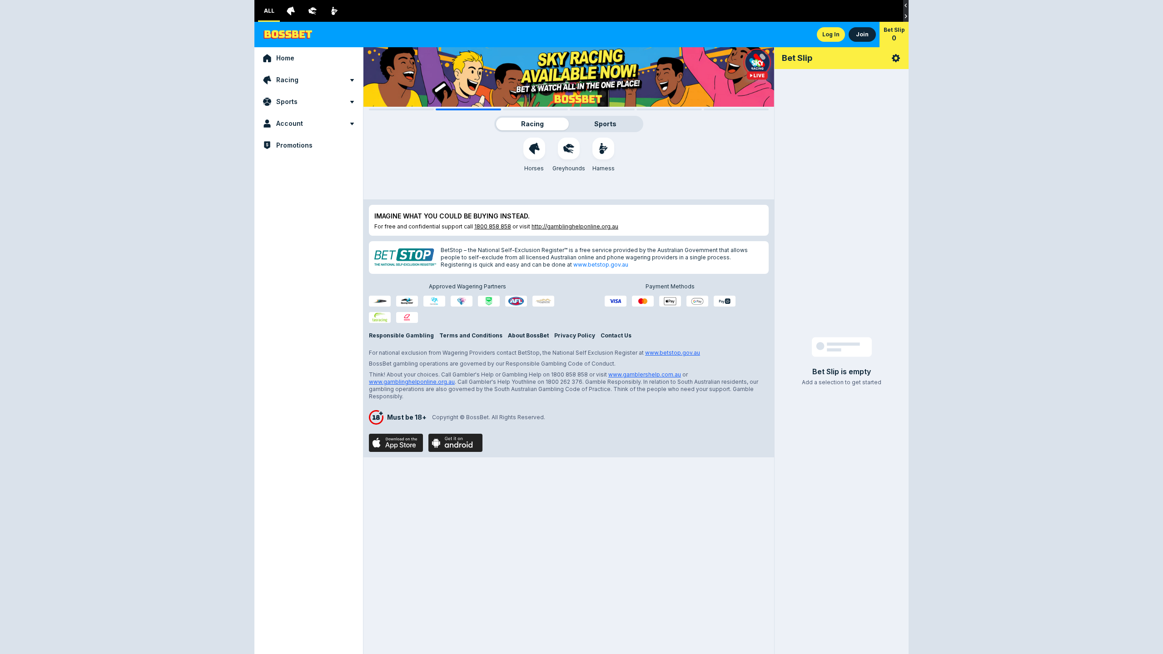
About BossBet (528, 335)
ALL (269, 10)
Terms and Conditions (470, 335)
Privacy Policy (574, 335)
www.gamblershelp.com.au (644, 374)
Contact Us (616, 335)
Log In (831, 34)
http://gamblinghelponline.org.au (575, 226)
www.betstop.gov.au (600, 264)
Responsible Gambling (401, 335)
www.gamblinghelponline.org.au (412, 381)
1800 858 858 (492, 226)
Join (862, 34)
